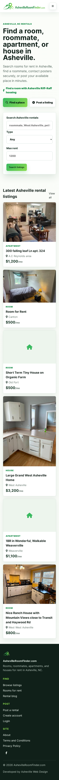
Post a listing (44, 102)
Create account (12, 715)
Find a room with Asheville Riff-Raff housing (29, 90)
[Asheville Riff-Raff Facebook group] (6, 752)
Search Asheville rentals (22, 117)
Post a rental (11, 710)
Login (6, 721)
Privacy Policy (11, 745)
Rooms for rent (12, 690)
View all (52, 195)
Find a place (17, 102)
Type (9, 131)
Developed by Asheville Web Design (25, 771)
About (6, 735)
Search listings (16, 167)
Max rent (12, 148)
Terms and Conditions (16, 740)
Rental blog (10, 696)
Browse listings (12, 685)
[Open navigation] (52, 6)
